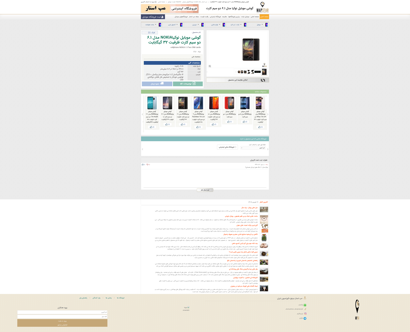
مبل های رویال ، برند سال (249, 210)
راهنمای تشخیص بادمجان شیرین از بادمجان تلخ (242, 263)
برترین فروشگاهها (234, 16)
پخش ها (109, 300)
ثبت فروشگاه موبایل (151, 17)
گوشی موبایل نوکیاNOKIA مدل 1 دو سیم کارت (244, 117)
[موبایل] (184, 8)
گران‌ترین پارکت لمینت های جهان (247, 228)
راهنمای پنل (83, 300)
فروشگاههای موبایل (181, 16)
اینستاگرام (300, 316)
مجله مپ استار (194, 16)
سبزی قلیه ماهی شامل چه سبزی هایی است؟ (243, 255)
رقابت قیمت (204, 16)
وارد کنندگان (96, 300)
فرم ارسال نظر (205, 193)
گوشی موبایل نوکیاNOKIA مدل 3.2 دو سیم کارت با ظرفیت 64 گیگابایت (182, 118)
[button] (268, 72)
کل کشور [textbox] (262, 150)
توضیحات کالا (186, 85)
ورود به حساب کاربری (147, 2)
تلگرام (301, 321)
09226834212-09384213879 (294, 312)
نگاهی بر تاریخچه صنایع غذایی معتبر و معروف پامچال (240, 237)
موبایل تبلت (245, 16)
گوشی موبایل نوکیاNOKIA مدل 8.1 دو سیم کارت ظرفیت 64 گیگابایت (228, 118)
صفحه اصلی (161, 2)
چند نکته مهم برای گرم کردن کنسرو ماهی (245, 246)
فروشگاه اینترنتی (215, 16)
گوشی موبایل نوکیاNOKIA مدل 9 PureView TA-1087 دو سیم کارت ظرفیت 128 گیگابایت (213, 119)
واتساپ (300, 307)
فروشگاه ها (120, 300)
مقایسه (224, 16)
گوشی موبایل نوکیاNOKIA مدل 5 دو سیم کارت (259, 117)
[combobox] (253, 150)
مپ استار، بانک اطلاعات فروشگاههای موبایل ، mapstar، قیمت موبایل (187, 2)
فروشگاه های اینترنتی (226, 150)
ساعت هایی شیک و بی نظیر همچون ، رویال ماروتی (241, 219)
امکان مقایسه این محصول (237, 80)
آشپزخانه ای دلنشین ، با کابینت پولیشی (245, 280)
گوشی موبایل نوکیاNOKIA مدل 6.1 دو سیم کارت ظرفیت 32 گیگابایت (229, 2)
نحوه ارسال (155, 85)
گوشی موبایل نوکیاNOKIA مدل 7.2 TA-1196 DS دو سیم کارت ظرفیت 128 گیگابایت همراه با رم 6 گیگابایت (151, 121)
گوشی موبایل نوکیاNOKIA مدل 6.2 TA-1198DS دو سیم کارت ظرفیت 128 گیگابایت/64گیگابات (166, 119)
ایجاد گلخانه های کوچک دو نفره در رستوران (244, 289)
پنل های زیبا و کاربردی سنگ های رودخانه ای (243, 272)
